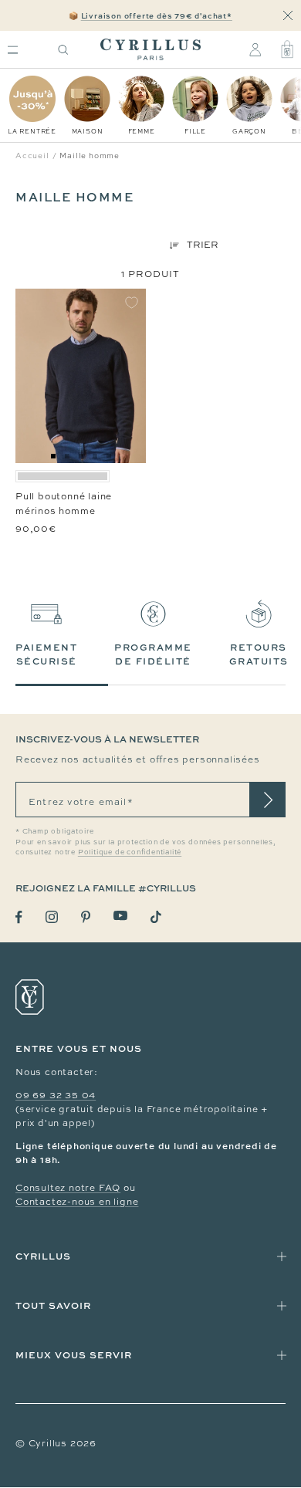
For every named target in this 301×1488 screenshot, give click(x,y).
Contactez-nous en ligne (76, 1201)
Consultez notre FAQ (67, 1188)
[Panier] (287, 49)
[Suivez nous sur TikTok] (155, 917)
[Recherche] (63, 50)
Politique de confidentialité (129, 852)
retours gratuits (259, 654)
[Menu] (13, 50)
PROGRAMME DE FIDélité (153, 654)
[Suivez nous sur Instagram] (52, 917)
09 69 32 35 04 (55, 1095)
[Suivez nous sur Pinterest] (85, 917)
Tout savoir (53, 1305)
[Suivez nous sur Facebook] (18, 917)
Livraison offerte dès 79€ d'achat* (156, 15)
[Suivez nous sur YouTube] (120, 916)
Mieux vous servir (73, 1354)
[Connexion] (255, 49)
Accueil (32, 155)
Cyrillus (43, 1256)
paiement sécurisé (46, 654)
